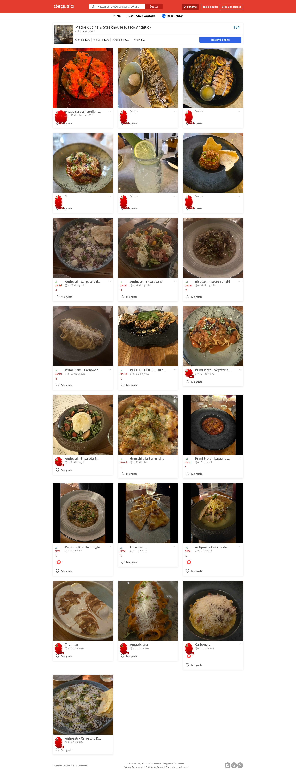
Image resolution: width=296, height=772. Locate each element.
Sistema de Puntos (155, 767)
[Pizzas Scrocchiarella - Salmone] (83, 78)
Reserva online (220, 40)
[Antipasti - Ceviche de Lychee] (213, 513)
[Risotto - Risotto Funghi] (213, 248)
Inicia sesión (210, 6)
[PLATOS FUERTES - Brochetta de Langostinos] (148, 336)
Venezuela (69, 765)
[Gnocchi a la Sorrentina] (148, 425)
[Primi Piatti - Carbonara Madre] (83, 336)
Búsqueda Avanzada (141, 16)
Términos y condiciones (177, 767)
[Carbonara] (213, 611)
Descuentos (172, 16)
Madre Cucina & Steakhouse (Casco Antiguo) (113, 27)
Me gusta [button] (66, 123)
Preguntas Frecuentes (173, 763)
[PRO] (61, 114)
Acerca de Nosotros (151, 763)
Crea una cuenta (231, 6)
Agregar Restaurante (134, 767)
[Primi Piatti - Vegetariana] (213, 336)
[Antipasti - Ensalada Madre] (148, 248)
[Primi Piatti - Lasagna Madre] (213, 425)
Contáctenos (134, 763)
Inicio (117, 16)
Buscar (154, 6)
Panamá (191, 6)
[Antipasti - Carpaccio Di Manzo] (83, 705)
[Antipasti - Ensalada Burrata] (83, 425)
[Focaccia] (148, 513)
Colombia (57, 765)
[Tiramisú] (83, 611)
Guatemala (81, 765)
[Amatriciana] (148, 611)
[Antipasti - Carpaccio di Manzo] (83, 248)
